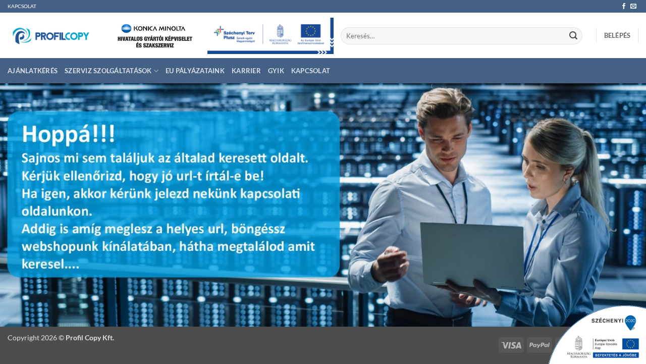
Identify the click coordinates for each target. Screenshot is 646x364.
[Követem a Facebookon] (624, 6)
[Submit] (573, 35)
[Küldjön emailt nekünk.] (633, 6)
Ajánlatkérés (33, 71)
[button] (617, 35)
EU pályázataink (195, 71)
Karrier (246, 71)
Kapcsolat (310, 71)
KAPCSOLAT (22, 6)
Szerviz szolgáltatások (108, 71)
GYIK (276, 71)
